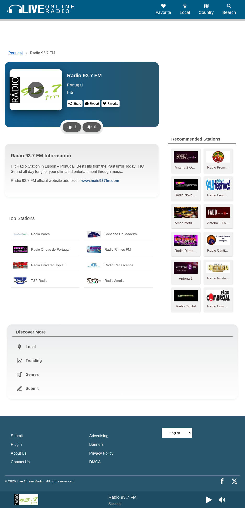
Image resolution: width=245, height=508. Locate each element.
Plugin (16, 444)
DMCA (95, 462)
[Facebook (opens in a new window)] (222, 481)
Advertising (98, 436)
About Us (19, 453)
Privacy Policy (101, 453)
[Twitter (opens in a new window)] (234, 481)
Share (77, 103)
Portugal (15, 53)
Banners (96, 444)
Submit (17, 436)
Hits (70, 92)
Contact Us (20, 462)
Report (94, 103)
